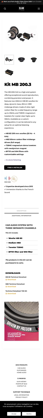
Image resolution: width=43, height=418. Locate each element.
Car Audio (22, 368)
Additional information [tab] (21, 215)
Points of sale (21, 384)
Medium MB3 (14, 243)
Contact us (21, 386)
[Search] (5, 9)
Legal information (21, 395)
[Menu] (39, 9)
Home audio (21, 372)
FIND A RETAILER (14, 167)
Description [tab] (21, 211)
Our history (21, 381)
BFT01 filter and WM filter (20, 252)
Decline (28, 414)
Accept (14, 414)
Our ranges (21, 370)
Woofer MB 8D (15, 238)
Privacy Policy (21, 397)
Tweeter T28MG (15, 247)
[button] (22, 238)
